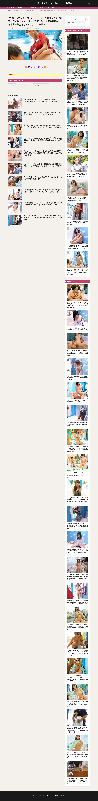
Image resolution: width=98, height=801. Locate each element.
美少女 (69, 22)
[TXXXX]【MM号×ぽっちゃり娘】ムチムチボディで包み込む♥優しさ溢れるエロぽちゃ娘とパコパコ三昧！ (77, 126)
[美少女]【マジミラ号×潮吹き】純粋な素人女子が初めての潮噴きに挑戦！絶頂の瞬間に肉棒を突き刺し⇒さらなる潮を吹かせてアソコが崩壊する (43, 153)
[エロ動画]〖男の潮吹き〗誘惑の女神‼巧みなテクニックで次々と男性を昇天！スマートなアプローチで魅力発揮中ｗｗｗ (42, 113)
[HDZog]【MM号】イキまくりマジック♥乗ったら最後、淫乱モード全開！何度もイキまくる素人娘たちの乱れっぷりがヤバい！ (77, 199)
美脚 (42, 28)
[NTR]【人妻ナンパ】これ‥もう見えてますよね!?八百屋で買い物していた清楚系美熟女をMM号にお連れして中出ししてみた (77, 247)
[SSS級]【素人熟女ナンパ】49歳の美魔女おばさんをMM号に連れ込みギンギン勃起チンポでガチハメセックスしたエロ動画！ (77, 53)
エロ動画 (16, 10)
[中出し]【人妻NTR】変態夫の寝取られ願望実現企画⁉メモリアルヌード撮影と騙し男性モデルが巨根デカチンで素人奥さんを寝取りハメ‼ (77, 577)
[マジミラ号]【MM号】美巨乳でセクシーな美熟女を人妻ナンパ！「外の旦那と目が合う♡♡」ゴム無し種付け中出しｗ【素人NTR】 (77, 102)
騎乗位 (72, 22)
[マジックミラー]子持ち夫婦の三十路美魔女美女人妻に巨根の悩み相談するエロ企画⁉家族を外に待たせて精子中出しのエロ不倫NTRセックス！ (43, 166)
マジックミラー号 (24, 28)
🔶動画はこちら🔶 (35, 66)
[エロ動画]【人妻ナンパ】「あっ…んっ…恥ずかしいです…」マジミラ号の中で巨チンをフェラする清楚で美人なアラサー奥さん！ (43, 204)
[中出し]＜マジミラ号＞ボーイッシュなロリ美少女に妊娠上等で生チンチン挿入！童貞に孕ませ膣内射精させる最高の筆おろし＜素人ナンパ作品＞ (48, 10)
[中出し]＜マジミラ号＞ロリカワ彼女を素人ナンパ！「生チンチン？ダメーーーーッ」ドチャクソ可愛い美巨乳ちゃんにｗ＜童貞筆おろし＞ (77, 704)
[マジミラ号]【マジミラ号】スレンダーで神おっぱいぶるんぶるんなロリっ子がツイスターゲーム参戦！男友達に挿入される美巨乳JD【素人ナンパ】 (77, 449)
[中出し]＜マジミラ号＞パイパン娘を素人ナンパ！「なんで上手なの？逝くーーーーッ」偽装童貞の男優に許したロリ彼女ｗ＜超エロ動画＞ (77, 353)
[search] (87, 19)
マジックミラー (18, 28)
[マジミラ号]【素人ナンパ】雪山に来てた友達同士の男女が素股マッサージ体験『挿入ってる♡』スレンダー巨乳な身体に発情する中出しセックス (77, 272)
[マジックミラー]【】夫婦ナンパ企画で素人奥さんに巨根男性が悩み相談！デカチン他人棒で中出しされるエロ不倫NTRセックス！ (77, 175)
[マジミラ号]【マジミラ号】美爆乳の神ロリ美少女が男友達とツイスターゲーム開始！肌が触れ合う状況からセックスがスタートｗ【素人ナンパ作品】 (77, 305)
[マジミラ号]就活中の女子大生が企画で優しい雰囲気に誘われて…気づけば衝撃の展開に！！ (77, 424)
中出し (29, 28)
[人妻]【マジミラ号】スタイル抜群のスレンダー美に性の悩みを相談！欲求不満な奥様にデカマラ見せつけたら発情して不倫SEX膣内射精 (77, 526)
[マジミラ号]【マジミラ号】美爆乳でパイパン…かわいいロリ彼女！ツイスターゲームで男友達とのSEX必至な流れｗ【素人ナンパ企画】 (77, 475)
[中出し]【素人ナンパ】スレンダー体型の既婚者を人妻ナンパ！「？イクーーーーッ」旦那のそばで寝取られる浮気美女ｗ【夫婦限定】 (77, 500)
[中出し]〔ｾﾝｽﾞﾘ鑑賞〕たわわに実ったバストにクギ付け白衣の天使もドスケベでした (77, 328)
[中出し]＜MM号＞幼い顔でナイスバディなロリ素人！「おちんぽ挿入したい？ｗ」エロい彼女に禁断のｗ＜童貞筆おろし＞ (77, 150)
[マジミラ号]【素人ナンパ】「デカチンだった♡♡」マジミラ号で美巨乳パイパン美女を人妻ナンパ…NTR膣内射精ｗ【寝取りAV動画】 (77, 755)
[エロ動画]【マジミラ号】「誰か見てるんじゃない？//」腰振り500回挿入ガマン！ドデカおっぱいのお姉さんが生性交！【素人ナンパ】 (77, 552)
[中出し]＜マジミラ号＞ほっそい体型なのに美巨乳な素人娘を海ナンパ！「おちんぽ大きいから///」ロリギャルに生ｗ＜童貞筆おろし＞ (43, 127)
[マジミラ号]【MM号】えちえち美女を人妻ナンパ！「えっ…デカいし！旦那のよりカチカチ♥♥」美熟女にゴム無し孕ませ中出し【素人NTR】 (77, 78)
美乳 (38, 28)
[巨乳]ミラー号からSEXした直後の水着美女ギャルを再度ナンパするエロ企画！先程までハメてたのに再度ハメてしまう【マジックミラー (77, 781)
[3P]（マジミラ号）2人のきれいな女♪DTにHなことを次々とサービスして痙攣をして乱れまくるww (43, 178)
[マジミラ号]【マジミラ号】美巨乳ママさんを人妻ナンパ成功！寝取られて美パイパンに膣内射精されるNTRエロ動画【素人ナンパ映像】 (77, 627)
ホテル (76, 22)
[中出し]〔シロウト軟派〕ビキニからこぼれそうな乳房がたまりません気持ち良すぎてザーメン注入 (77, 377)
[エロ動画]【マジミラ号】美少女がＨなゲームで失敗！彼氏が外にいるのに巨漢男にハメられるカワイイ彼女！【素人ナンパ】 (43, 191)
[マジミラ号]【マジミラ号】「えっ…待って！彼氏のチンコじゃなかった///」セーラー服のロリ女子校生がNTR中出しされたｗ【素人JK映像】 (43, 217)
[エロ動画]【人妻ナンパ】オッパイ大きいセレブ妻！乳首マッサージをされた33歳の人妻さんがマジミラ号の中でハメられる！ (43, 100)
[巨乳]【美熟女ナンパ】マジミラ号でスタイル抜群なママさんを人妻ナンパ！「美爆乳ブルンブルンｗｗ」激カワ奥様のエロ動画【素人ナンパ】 (77, 653)
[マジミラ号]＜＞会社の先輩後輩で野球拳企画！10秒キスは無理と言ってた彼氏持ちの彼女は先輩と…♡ (77, 223)
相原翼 (35, 28)
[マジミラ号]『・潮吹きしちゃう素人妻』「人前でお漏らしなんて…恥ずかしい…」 (77, 400)
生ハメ (32, 28)
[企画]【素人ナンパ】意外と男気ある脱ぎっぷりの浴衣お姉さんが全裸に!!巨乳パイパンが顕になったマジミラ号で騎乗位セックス (77, 602)
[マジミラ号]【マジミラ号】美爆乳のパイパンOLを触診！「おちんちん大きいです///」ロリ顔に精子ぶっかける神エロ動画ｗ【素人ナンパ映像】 (77, 678)
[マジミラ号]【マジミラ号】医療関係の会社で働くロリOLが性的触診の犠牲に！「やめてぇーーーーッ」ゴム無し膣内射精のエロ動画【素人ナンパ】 (77, 730)
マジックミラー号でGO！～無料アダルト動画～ (49, 3)
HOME (10, 10)
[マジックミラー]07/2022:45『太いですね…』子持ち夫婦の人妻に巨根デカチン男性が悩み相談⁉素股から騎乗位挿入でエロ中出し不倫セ (43, 140)
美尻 (40, 28)
